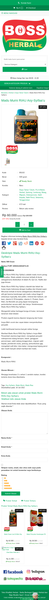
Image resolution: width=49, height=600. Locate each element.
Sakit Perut (30, 197)
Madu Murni (20, 385)
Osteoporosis (31, 195)
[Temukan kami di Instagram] (36, 572)
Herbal (11, 93)
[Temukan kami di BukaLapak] (36, 579)
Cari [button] (25, 69)
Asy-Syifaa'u (10, 385)
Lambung (37, 192)
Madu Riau (29, 385)
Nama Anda (6, 438)
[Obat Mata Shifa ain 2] (13, 548)
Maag (44, 192)
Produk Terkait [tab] (11, 501)
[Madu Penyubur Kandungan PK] (36, 520)
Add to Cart (25, 230)
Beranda (4, 93)
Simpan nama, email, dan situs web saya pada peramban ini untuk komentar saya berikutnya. (21, 469)
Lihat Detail (13, 544)
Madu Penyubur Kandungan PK (36, 534)
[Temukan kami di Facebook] (13, 572)
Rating (4, 475)
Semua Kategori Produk (16, 83)
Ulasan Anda (6, 410)
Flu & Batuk (40, 190)
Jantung (29, 192)
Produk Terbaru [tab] (29, 501)
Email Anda (6, 447)
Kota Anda (5, 456)
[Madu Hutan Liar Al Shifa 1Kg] (13, 520)
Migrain (22, 195)
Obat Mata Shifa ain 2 (12, 552)
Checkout (32, 8)
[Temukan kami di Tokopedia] (13, 579)
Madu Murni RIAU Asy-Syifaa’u (23, 100)
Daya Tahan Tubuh (21, 93)
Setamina (39, 197)
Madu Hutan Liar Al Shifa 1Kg (13, 534)
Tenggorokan (24, 200)
